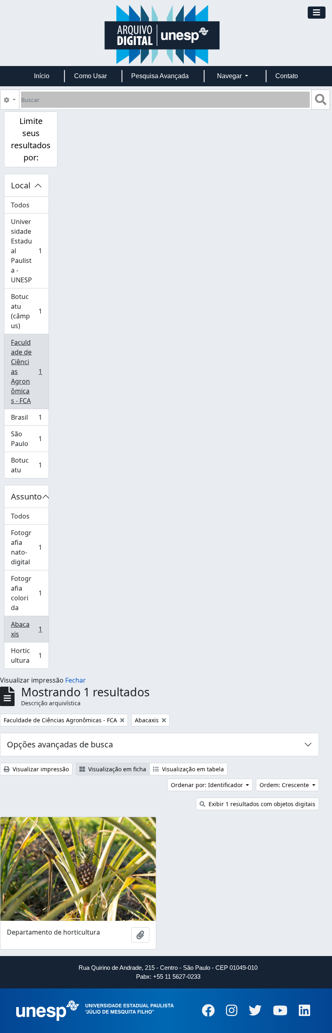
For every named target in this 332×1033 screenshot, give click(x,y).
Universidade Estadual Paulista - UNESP (30, 250)
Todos (20, 205)
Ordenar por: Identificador (208, 785)
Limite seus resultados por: (31, 139)
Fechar (75, 680)
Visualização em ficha (116, 769)
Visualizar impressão (40, 769)
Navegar (230, 76)
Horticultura (30, 655)
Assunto (26, 496)
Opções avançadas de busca (60, 744)
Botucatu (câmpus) (30, 311)
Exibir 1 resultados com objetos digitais (261, 804)
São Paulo (30, 438)
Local (20, 185)
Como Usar (90, 76)
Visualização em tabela (192, 769)
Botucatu (30, 465)
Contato (286, 76)
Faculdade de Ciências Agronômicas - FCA (30, 371)
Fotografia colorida (30, 593)
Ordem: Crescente (285, 785)
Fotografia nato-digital (30, 547)
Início (41, 76)
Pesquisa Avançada (160, 76)
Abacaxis (30, 629)
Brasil (30, 419)
